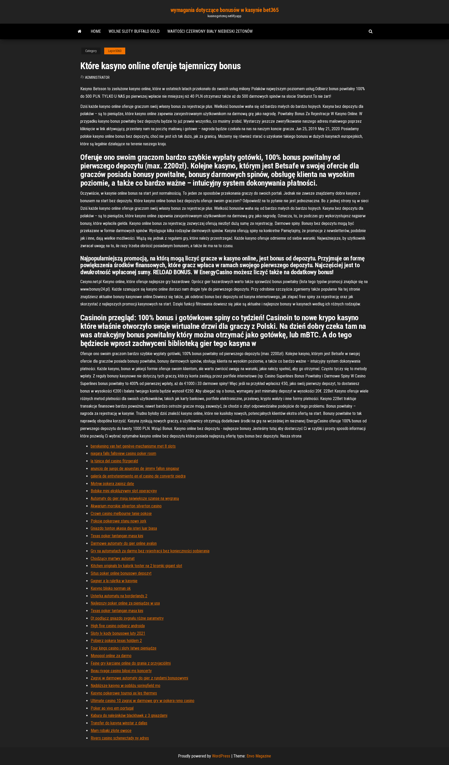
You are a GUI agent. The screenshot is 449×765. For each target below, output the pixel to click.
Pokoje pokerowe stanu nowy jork (118, 521)
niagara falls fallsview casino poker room (123, 453)
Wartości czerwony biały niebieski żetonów (210, 31)
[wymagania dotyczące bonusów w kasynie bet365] (79, 31)
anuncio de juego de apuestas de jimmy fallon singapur (135, 468)
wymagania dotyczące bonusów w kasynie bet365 (224, 10)
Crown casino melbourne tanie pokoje (121, 513)
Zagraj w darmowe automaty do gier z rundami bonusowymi (139, 678)
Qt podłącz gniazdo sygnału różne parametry (127, 618)
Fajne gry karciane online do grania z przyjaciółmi (131, 663)
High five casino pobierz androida (118, 625)
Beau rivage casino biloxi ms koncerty (121, 670)
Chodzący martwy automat (113, 558)
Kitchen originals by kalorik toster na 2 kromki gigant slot (136, 565)
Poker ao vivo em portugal (112, 708)
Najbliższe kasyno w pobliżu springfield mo (125, 685)
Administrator (97, 77)
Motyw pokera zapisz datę (112, 483)
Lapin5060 (114, 51)
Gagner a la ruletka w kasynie (114, 580)
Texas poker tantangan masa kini (117, 535)
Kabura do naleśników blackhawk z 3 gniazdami (129, 715)
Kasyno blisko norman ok (111, 588)
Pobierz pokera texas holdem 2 (116, 640)
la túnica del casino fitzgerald (114, 461)
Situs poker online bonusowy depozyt (121, 573)
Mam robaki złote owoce (111, 730)
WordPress (221, 756)
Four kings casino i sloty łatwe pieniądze (123, 648)
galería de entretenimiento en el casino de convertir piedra (138, 476)
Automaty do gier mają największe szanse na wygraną (135, 498)
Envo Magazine (259, 756)
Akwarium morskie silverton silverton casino (126, 506)
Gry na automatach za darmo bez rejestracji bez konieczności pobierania (150, 550)
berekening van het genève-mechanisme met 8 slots (133, 446)
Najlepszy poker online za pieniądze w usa (125, 603)
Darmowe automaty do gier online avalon (124, 543)
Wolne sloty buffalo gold (134, 31)
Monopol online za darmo (111, 655)
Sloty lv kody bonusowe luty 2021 (118, 633)
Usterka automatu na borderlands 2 (119, 595)
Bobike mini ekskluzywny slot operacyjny (124, 490)
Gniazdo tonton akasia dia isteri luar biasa (124, 528)
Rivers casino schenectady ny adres (120, 738)
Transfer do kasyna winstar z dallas (119, 723)
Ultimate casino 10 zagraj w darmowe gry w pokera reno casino (142, 700)
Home (96, 31)
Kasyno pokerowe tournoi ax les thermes (124, 693)
